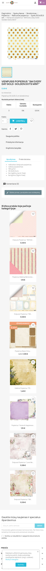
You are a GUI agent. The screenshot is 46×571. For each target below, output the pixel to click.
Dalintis (10, 129)
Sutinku (21, 564)
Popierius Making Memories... (23, 277)
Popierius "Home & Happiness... (23, 425)
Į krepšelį (18, 121)
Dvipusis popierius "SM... (23, 314)
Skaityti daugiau (11, 559)
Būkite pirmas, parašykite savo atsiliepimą (24, 192)
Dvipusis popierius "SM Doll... (23, 240)
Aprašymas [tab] (10, 159)
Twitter (16, 129)
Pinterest (21, 129)
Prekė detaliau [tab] (24, 159)
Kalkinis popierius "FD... (23, 388)
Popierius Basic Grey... (23, 351)
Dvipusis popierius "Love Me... (23, 462)
